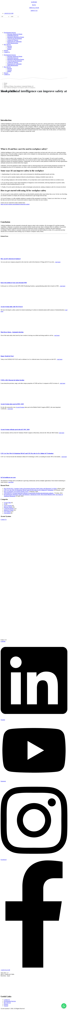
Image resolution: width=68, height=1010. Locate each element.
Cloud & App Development (14, 38)
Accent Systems (20, 407)
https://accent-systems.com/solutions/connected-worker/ (15, 204)
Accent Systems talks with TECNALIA (12, 306)
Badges (9, 49)
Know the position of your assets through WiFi (14, 282)
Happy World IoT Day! (7, 356)
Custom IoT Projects (12, 40)
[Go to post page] (17, 255)
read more (57, 262)
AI (4, 504)
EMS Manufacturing (12, 43)
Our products (7, 511)
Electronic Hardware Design (14, 34)
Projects (6, 50)
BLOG (34, 5)
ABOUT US (34, 10)
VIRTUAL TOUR (34, 7)
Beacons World (8, 507)
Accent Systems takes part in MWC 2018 (12, 404)
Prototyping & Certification (14, 41)
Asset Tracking (8, 505)
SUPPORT (34, 2)
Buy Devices (7, 44)
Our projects (7, 513)
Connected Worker (9, 508)
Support (6, 1005)
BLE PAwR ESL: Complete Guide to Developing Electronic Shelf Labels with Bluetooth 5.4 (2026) (30, 488)
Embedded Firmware (12, 35)
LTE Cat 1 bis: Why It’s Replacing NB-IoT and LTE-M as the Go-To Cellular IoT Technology (27, 453)
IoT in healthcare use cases (8, 477)
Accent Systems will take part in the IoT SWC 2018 (15, 429)
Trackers (9, 47)
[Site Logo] (7, 29)
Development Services (10, 32)
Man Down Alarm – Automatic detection (12, 332)
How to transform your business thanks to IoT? (16, 491)
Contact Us (7, 52)
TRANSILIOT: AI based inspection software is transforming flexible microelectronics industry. (29, 493)
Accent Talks (7, 502)
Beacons (9, 46)
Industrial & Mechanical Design (15, 37)
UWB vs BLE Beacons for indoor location (12, 380)
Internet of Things (8, 510)
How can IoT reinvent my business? (11, 258)
